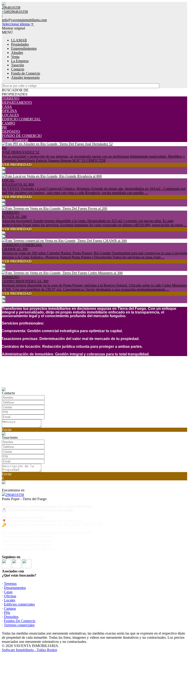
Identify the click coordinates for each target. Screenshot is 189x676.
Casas (8, 592)
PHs (7, 613)
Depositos (11, 617)
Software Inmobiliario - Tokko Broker (29, 650)
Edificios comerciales (19, 604)
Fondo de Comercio (25, 73)
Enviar (7, 430)
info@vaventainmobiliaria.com (24, 20)
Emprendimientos (24, 48)
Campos (10, 608)
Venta (15, 57)
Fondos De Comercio (19, 621)
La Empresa (20, 61)
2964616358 (15, 495)
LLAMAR (19, 40)
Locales (9, 600)
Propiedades (20, 44)
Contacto (17, 69)
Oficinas (10, 596)
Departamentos (15, 588)
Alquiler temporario (25, 77)
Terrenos (10, 584)
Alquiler (17, 53)
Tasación (17, 65)
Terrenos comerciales (19, 625)
